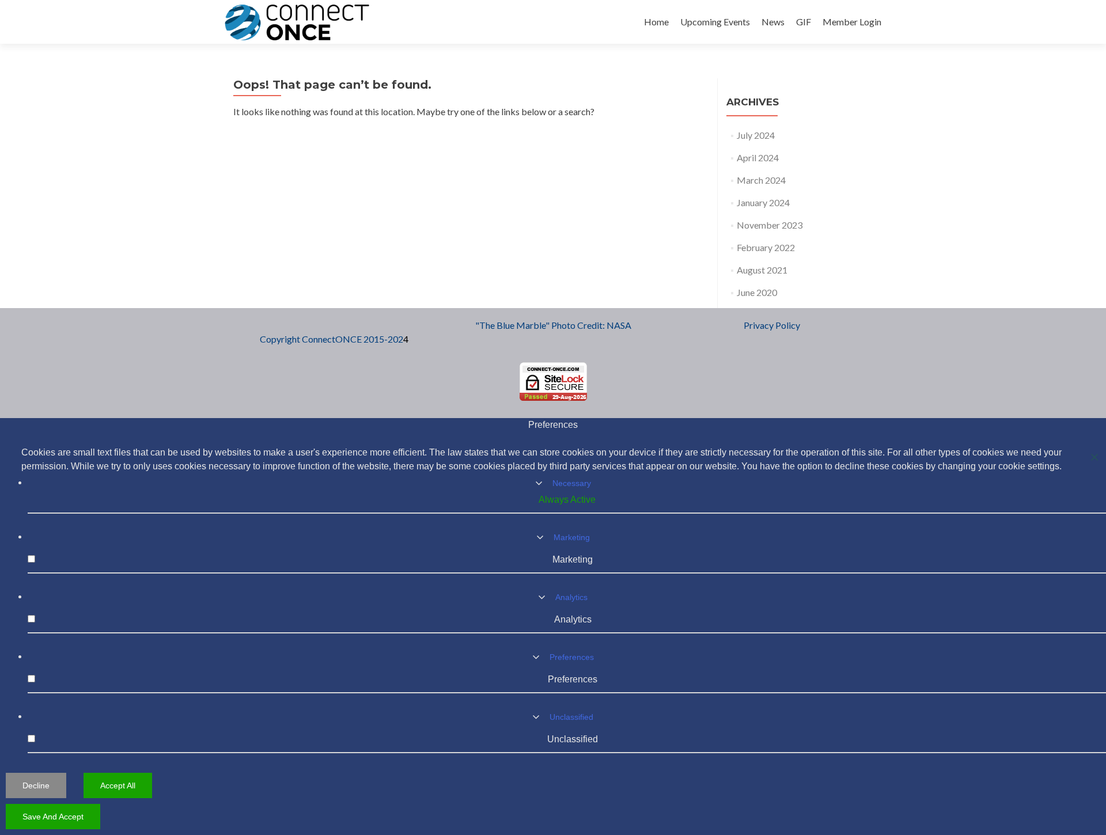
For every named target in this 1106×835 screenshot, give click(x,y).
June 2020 (757, 292)
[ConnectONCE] (297, 22)
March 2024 (761, 179)
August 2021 (762, 269)
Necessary (571, 483)
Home (656, 21)
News (773, 21)
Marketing (572, 537)
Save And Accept (53, 816)
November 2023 (769, 224)
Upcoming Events (715, 21)
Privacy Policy (772, 325)
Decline (36, 785)
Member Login (852, 21)
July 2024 (756, 135)
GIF (803, 21)
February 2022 (766, 247)
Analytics (571, 597)
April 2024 (758, 157)
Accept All (117, 785)
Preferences (572, 657)
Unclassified (571, 717)
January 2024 (763, 202)
